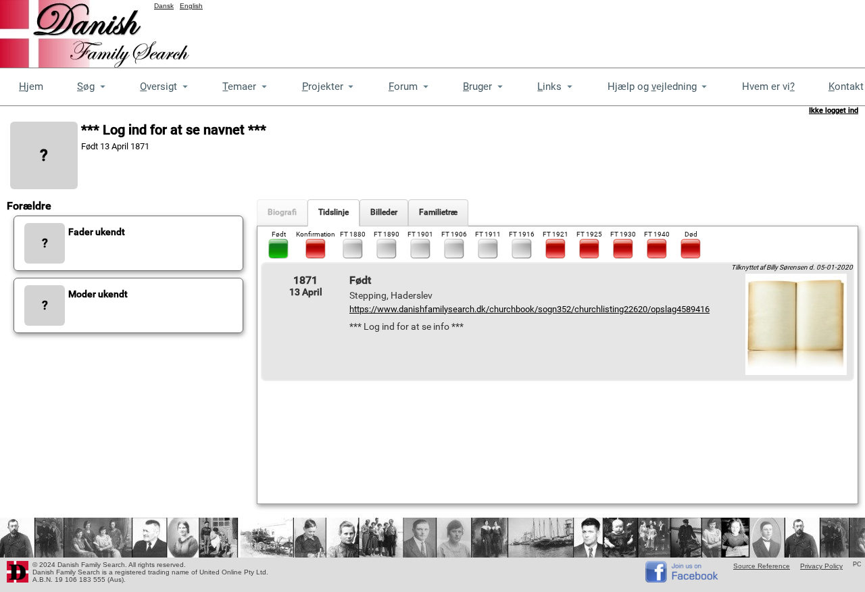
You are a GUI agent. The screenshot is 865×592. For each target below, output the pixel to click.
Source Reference (761, 566)
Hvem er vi (768, 86)
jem (31, 86)
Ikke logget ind (833, 110)
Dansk (164, 5)
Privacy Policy (821, 566)
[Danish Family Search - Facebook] (682, 579)
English (191, 5)
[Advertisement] (619, 30)
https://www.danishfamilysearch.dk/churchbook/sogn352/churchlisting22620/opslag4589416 (529, 309)
